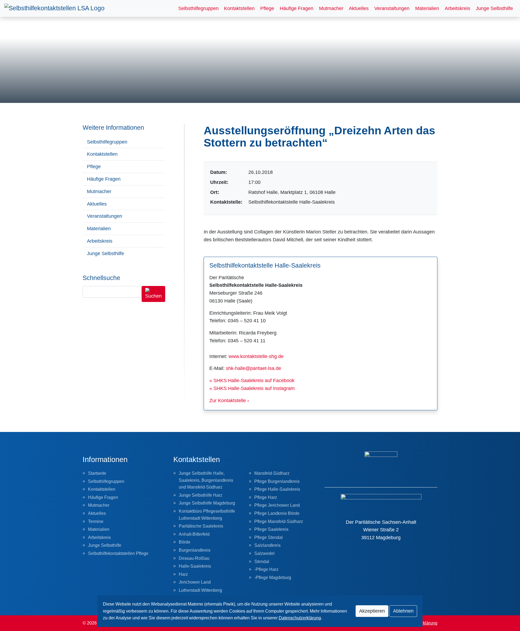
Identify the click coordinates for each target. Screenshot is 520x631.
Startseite (97, 473)
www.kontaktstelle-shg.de (256, 356)
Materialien (427, 8)
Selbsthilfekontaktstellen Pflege (118, 553)
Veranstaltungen (392, 8)
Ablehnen (403, 611)
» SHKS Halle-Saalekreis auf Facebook (251, 380)
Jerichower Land (195, 582)
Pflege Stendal (268, 537)
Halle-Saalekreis (195, 566)
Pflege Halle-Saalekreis (277, 489)
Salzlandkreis (267, 545)
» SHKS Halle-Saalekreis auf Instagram (252, 388)
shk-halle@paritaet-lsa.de (253, 368)
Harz (183, 574)
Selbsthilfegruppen (198, 8)
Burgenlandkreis (194, 550)
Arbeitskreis (457, 8)
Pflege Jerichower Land (277, 505)
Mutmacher (331, 8)
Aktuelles (359, 8)
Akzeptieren (372, 611)
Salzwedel (264, 553)
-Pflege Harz (266, 569)
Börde (184, 542)
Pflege (267, 8)
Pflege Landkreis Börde (277, 513)
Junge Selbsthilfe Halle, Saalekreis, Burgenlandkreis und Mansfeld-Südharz (206, 480)
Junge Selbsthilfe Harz (200, 495)
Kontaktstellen (239, 8)
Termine (95, 521)
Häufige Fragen (296, 8)
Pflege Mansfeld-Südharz (278, 521)
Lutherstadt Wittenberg (200, 590)
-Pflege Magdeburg (272, 577)
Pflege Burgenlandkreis (277, 481)
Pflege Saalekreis (271, 529)
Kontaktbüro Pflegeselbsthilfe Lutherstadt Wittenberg (207, 515)
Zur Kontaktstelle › (229, 400)
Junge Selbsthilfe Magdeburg (207, 503)
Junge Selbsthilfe (494, 8)
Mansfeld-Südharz (272, 473)
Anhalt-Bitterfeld (194, 534)
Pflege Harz (265, 497)
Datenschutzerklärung (300, 618)
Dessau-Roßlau (194, 558)
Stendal (261, 561)
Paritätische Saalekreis (201, 526)
